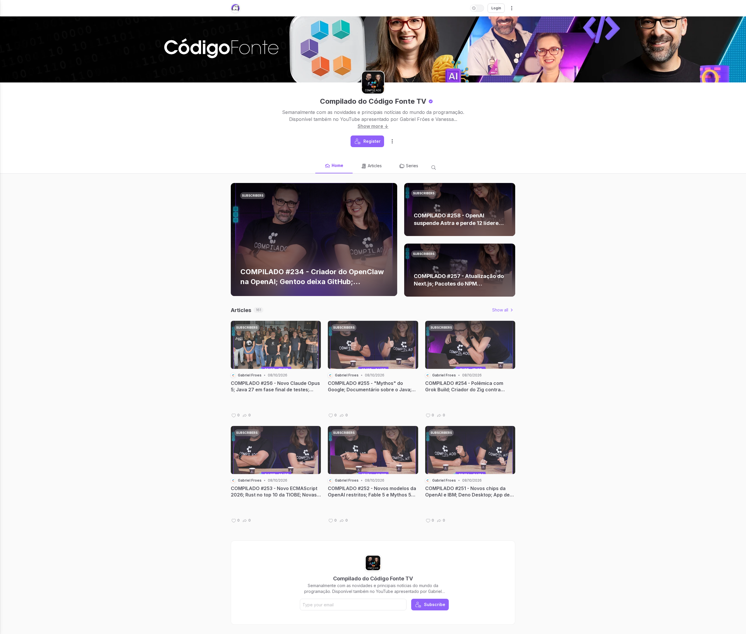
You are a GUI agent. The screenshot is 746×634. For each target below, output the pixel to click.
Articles (375, 165)
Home (337, 165)
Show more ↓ (373, 126)
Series (412, 165)
